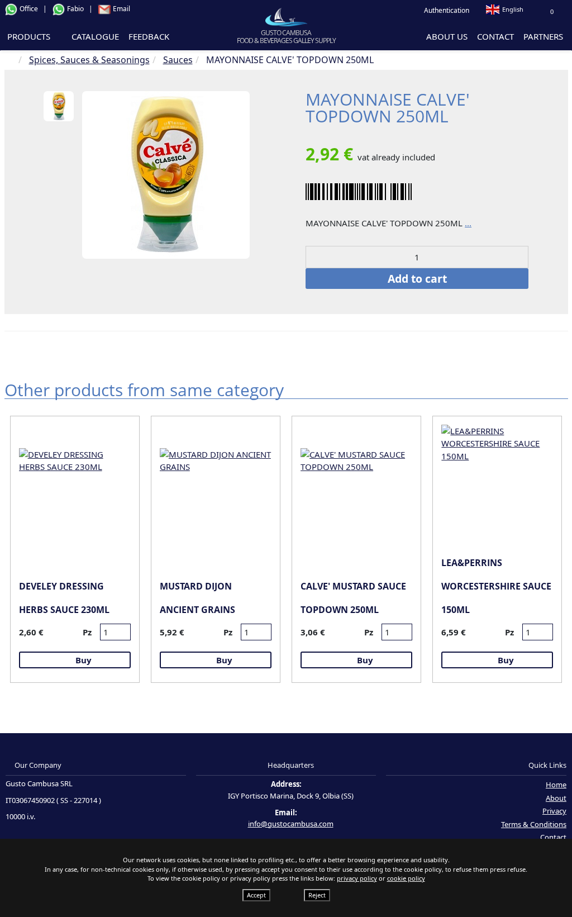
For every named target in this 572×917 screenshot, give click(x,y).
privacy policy (357, 878)
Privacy (554, 811)
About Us (447, 36)
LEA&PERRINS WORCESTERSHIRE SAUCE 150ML (496, 586)
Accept (256, 895)
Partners (543, 36)
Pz (87, 632)
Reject (317, 895)
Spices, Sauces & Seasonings (89, 60)
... (468, 223)
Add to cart (417, 278)
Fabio (75, 8)
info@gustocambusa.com (290, 824)
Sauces (178, 60)
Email (120, 8)
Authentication (445, 10)
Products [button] (30, 36)
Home (556, 785)
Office (29, 8)
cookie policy (406, 878)
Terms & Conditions (533, 824)
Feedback (148, 36)
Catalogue (95, 36)
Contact (495, 36)
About (556, 798)
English (512, 9)
